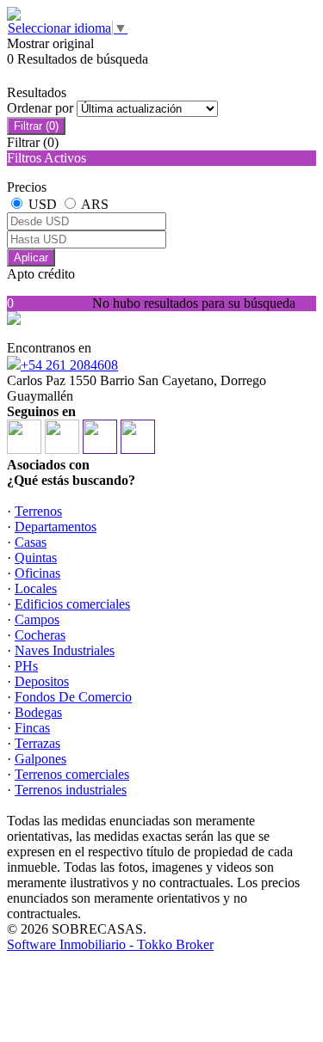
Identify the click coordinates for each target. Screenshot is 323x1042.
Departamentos (55, 526)
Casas (31, 542)
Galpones (40, 758)
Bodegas (38, 712)
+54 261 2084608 (69, 365)
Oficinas (37, 573)
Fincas (32, 727)
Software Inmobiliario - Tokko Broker (110, 944)
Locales (36, 588)
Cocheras (40, 635)
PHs (26, 666)
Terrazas (37, 743)
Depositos (42, 681)
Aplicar (31, 257)
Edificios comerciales (72, 604)
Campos (37, 619)
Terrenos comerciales (72, 774)
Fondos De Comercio (73, 697)
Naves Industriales (65, 650)
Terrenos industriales (71, 789)
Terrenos (38, 511)
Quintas (36, 557)
